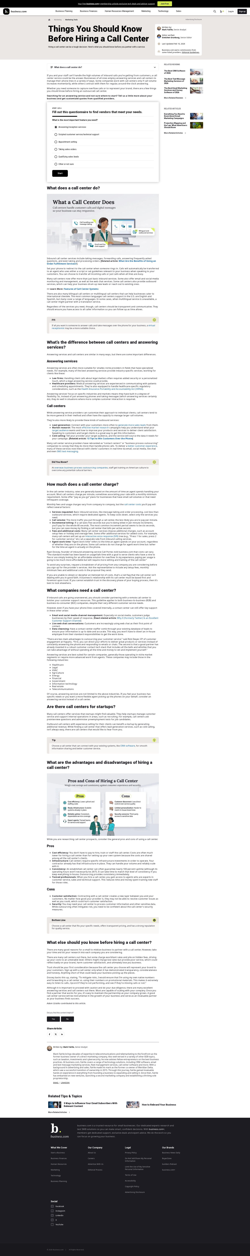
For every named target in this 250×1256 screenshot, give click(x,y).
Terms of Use (130, 1175)
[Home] (15, 11)
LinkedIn (65, 1082)
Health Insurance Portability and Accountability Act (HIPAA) (112, 389)
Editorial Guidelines (190, 52)
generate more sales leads (132, 425)
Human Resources (59, 1164)
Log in (231, 11)
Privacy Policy (131, 1152)
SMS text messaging (67, 451)
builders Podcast (169, 1164)
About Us (92, 1152)
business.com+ (156, 1129)
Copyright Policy (132, 1186)
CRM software (127, 745)
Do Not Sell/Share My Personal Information (138, 1159)
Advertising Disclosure (135, 1192)
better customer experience (142, 445)
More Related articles (173, 133)
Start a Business (58, 1152)
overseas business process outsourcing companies (81, 467)
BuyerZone (166, 1158)
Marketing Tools (71, 20)
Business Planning (59, 1181)
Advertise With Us (95, 1164)
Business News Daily (171, 1152)
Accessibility (130, 1180)
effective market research (95, 427)
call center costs (132, 504)
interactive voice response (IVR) (101, 536)
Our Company (95, 1147)
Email (56, 1082)
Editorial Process (95, 1170)
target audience (60, 430)
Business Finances (59, 1158)
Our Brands (168, 1147)
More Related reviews (173, 98)
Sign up (242, 11)
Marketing (57, 20)
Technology (56, 1175)
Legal (128, 1147)
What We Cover (59, 1147)
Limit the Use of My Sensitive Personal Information (137, 1167)
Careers (91, 1158)
